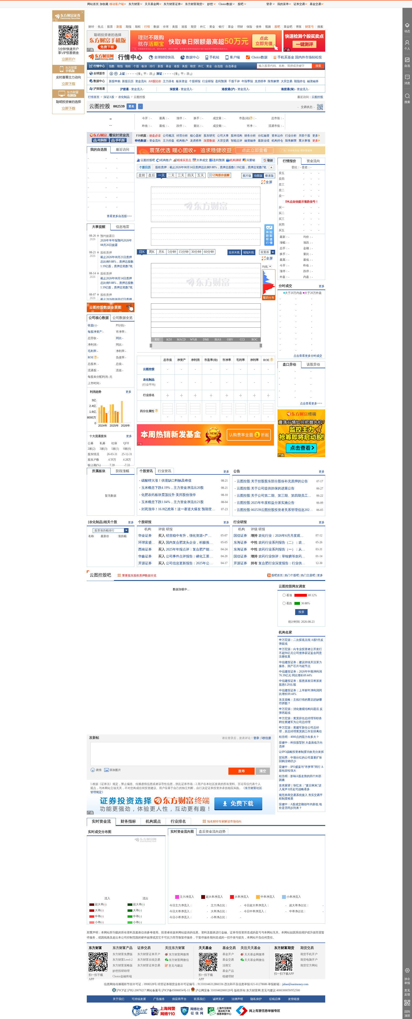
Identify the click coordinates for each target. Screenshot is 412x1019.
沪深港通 (99, 88)
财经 (91, 26)
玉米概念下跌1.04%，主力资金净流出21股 (172, 502)
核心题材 (195, 135)
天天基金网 (152, 4)
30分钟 (196, 252)
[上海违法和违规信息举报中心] (220, 1010)
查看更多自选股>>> (119, 216)
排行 (152, 66)
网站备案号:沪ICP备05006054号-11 (169, 990)
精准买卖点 (184, 160)
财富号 (309, 26)
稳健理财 (228, 976)
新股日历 (128, 81)
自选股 (218, 66)
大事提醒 (98, 227)
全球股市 (99, 73)
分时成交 (285, 286)
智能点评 (236, 140)
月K (161, 252)
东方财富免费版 (123, 954)
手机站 (214, 57)
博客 (299, 26)
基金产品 (228, 971)
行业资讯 (164, 471)
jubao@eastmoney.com (295, 984)
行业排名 (178, 821)
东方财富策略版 (123, 965)
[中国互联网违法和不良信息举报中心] (258, 1010)
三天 (181, 175)
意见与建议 (176, 965)
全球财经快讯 (164, 57)
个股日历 (145, 167)
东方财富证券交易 (148, 965)
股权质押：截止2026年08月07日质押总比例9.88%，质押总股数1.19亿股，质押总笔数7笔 (210, 167)
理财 (240, 26)
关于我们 (118, 999)
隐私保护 (256, 999)
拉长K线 (234, 252)
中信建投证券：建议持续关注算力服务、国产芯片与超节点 (300, 664)
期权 (138, 26)
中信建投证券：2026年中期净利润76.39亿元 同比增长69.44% (300, 673)
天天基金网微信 (254, 960)
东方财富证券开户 (148, 954)
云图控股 (148, 369)
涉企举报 (407, 981)
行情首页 (93, 97)
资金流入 (137, 89)
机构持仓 (277, 140)
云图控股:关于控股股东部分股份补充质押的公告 (272, 481)
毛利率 (92, 351)
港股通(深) (287, 89)
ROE (90, 357)
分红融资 (263, 135)
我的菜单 (283, 4)
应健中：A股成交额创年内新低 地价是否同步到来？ (300, 806)
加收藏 (104, 4)
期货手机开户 (309, 954)
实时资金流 (101, 821)
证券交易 (299, 4)
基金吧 (288, 26)
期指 (128, 26)
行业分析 (291, 135)
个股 (136, 66)
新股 (119, 26)
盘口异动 (289, 364)
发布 (241, 771)
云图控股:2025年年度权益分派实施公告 (265, 502)
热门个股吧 (292, 575)
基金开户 (228, 954)
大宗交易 (286, 81)
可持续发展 (139, 999)
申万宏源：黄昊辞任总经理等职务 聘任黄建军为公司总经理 (300, 720)
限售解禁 (273, 81)
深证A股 (108, 97)
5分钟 (172, 252)
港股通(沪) (228, 89)
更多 (315, 135)
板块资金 (181, 81)
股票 (110, 26)
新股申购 (114, 81)
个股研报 (195, 81)
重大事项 (304, 140)
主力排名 (168, 81)
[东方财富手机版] (118, 140)
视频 (268, 26)
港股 (184, 26)
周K (151, 252)
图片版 (247, 175)
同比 (119, 338)
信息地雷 (122, 227)
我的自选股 (98, 149)
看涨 (289, 595)
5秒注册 (266, 738)
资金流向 (141, 81)
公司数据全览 (123, 318)
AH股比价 (154, 81)
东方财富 (95, 948)
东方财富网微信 (179, 960)
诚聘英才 (218, 999)
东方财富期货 (284, 948)
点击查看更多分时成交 (308, 355)
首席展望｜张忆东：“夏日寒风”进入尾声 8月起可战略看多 (300, 787)
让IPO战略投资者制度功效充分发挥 (301, 752)
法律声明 (237, 999)
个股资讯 (146, 471)
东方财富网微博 (179, 954)
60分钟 (209, 252)
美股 (175, 26)
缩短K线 (248, 252)
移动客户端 (116, 4)
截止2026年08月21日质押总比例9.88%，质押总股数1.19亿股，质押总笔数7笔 (117, 261)
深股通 (174, 89)
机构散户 (182, 140)
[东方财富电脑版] (100, 140)
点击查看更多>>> (311, 403)
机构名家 (285, 632)
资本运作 (277, 135)
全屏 (269, 182)
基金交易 (228, 959)
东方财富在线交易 (148, 959)
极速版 (269, 175)
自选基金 (231, 66)
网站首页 (93, 4)
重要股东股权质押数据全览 (139, 575)
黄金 (212, 26)
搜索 (320, 26)
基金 (231, 26)
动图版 (258, 175)
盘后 (151, 175)
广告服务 (159, 999)
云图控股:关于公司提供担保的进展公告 (265, 488)
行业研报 (208, 81)
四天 (190, 175)
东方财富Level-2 (123, 959)
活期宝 (226, 965)
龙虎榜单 (260, 81)
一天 (161, 175)
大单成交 (202, 160)
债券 (259, 26)
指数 (112, 66)
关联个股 (304, 135)
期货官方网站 (309, 965)
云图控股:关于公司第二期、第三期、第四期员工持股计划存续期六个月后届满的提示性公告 (275, 495)
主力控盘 (168, 140)
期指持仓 (299, 81)
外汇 (203, 26)
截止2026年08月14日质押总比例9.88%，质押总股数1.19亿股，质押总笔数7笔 (117, 283)
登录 (256, 738)
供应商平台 (179, 999)
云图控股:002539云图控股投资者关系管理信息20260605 (275, 510)
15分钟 (184, 252)
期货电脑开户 (309, 959)
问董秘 (251, 160)
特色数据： (142, 140)
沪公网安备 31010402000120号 (214, 990)
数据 (156, 26)
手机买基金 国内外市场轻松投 (300, 57)
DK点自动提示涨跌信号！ (301, 201)
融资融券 (313, 81)
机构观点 (153, 821)
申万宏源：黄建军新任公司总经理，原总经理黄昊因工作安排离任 (300, 729)
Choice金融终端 (122, 976)
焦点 (100, 26)
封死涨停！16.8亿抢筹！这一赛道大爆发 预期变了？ (179, 509)
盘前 (142, 175)
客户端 (235, 57)
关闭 (82, 13)
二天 (171, 175)
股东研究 (209, 135)
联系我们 (199, 999)
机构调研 (235, 160)
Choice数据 (260, 57)
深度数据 (209, 140)
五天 (200, 175)
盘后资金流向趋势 (212, 831)
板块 (144, 66)
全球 (166, 26)
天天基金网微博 (254, 954)
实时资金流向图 (182, 831)
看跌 (289, 603)
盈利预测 (221, 81)
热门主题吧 (308, 575)
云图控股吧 (148, 160)
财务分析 (250, 135)
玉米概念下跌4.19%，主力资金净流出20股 (172, 487)
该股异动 (313, 364)
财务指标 (128, 821)
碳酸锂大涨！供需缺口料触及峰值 (166, 480)
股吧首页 (277, 575)
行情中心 (99, 66)
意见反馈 (407, 992)
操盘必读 (155, 135)
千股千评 (234, 81)
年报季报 (247, 81)
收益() (92, 325)
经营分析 (182, 135)
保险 (249, 26)
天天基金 (205, 948)
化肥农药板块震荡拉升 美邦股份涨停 (168, 495)
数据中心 (192, 57)
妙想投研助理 (121, 971)
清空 (262, 771)
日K (142, 252)
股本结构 (236, 135)
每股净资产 (95, 331)
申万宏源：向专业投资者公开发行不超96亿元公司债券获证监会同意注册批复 (300, 652)
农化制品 (124, 97)
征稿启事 (275, 999)
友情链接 (293, 999)
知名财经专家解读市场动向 (224, 821)
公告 (236, 471)
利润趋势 (95, 391)
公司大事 (223, 135)
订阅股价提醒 (221, 175)
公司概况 (168, 135)
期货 (193, 26)
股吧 (277, 26)
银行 (221, 26)
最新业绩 (263, 140)
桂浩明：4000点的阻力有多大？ (299, 737)
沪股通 (124, 89)
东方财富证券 (172, 4)
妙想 (210, 4)
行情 (147, 26)
